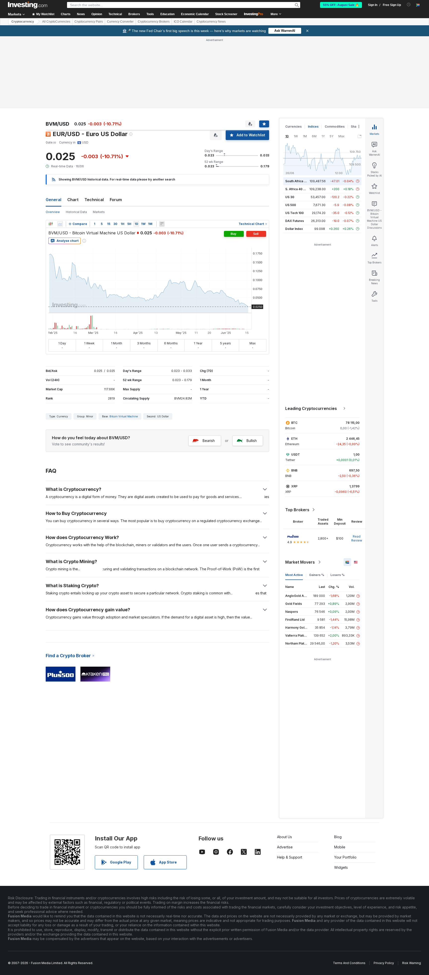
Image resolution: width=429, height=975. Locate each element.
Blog (338, 837)
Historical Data (76, 212)
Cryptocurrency (22, 21)
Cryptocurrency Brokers (154, 21)
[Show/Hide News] (162, 224)
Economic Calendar (195, 14)
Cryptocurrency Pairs (88, 21)
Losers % (337, 575)
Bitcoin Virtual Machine (123, 416)
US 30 (289, 197)
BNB (294, 470)
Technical (94, 199)
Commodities (335, 126)
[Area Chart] (60, 224)
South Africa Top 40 (300, 181)
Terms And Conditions (349, 963)
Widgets (341, 867)
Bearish (209, 440)
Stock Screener (226, 14)
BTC (294, 423)
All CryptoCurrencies (56, 21)
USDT (295, 454)
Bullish (252, 440)
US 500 (290, 205)
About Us (284, 837)
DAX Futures (294, 221)
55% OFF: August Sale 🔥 (341, 5)
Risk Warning (411, 963)
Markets (99, 212)
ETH (294, 438)
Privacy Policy (384, 963)
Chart (72, 199)
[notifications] (409, 4)
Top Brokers (297, 509)
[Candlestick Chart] (50, 224)
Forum (116, 199)
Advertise (285, 847)
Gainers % (316, 575)
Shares (356, 126)
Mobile (339, 847)
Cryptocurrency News (211, 21)
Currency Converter (120, 21)
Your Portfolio (345, 857)
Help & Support (289, 857)
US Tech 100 (294, 213)
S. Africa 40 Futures (299, 189)
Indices (313, 126)
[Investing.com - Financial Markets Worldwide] (27, 4)
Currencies (293, 126)
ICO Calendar (183, 21)
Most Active (294, 575)
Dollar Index (294, 229)
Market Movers (300, 562)
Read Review (356, 538)
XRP (294, 486)
